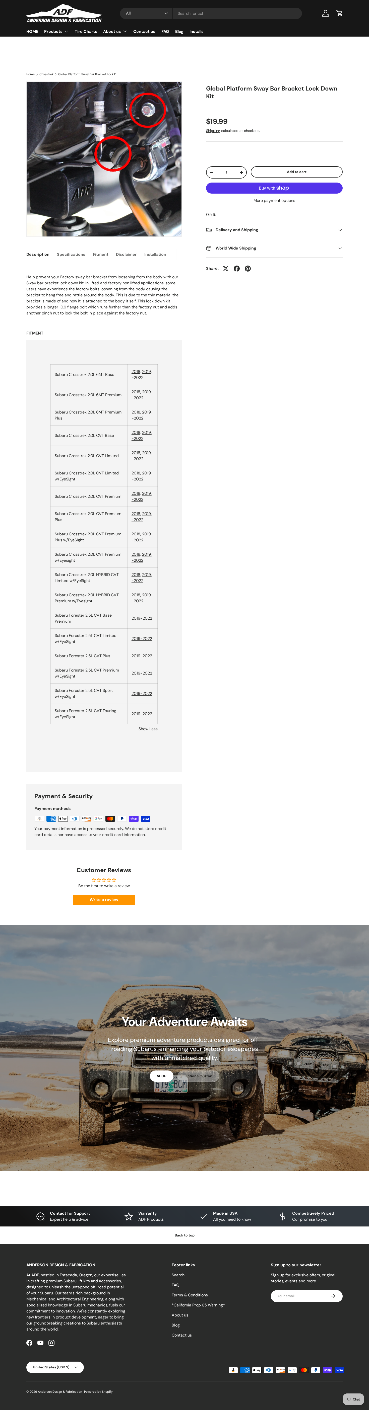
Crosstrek (46, 74)
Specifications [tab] (71, 254)
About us (112, 31)
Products (53, 31)
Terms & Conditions (190, 1295)
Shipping (213, 130)
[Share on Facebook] (236, 268)
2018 (136, 371)
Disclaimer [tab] (126, 254)
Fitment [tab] (100, 254)
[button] (339, 13)
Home (30, 74)
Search (178, 1275)
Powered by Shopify (98, 1392)
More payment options (274, 200)
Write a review (104, 899)
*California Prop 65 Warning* (198, 1305)
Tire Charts (86, 31)
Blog (179, 31)
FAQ (165, 31)
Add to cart (296, 172)
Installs (197, 31)
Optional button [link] (198, 1076)
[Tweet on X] (225, 268)
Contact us (144, 31)
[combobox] (211, 13)
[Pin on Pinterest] (247, 268)
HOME (32, 31)
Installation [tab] (155, 254)
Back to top (185, 1235)
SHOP (161, 1076)
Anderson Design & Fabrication (60, 1392)
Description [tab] (37, 254)
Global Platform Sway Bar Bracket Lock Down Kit (88, 74)
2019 (146, 371)
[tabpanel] (104, 518)
